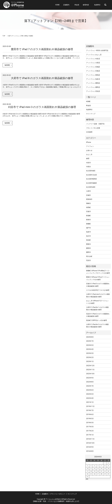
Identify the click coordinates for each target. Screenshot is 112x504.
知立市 (88, 236)
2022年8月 (90, 382)
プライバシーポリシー (57, 494)
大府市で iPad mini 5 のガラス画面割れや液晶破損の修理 (98, 295)
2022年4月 (90, 398)
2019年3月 (90, 422)
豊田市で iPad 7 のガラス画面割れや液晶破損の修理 (42, 49)
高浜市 (88, 260)
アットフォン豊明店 (93, 83)
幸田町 (88, 207)
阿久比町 (89, 256)
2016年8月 (90, 451)
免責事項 (97, 5)
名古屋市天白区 (91, 175)
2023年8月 (90, 337)
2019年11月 (90, 406)
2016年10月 (90, 443)
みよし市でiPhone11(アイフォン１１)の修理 (97, 302)
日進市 (88, 211)
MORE (7, 65)
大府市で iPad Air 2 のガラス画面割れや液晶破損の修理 (97, 326)
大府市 (88, 191)
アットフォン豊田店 (93, 87)
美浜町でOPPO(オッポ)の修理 (96, 320)
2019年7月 (90, 410)
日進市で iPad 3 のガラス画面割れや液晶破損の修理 (97, 285)
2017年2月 (90, 431)
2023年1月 (90, 361)
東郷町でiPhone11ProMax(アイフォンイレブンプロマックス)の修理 (98, 272)
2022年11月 (90, 369)
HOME (57, 5)
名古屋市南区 (90, 171)
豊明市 (88, 248)
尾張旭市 (89, 199)
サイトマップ (90, 114)
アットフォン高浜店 (93, 91)
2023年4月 (90, 349)
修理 (87, 158)
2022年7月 (90, 386)
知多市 (88, 232)
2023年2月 (90, 357)
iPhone (88, 142)
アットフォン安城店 (93, 67)
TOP (3, 36)
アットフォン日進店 (93, 71)
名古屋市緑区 (90, 187)
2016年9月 (90, 447)
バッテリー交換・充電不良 (95, 124)
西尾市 (88, 244)
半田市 (88, 167)
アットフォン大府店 (93, 63)
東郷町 (88, 224)
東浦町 (88, 215)
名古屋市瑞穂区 (91, 183)
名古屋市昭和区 (91, 179)
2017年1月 (90, 435)
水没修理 (89, 132)
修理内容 (86, 5)
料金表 (77, 5)
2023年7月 (90, 341)
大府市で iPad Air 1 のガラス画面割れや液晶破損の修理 (97, 308)
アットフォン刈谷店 (93, 59)
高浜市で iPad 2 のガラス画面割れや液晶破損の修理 (97, 315)
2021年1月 (90, 402)
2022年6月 (90, 390)
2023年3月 (90, 353)
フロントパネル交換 (93, 128)
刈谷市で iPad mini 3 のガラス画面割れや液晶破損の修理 (42, 107)
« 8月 (87, 478)
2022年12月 (90, 365)
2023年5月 (90, 345)
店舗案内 (66, 5)
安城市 (88, 195)
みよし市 (89, 154)
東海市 (88, 219)
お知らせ (89, 150)
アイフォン (90, 146)
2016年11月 (90, 439)
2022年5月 (90, 394)
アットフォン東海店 (93, 75)
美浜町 (88, 240)
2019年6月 (90, 414)
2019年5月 (90, 418)
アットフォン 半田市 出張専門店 (97, 50)
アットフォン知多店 (93, 79)
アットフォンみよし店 (94, 54)
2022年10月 (90, 374)
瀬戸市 (88, 228)
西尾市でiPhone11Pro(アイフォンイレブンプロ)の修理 (97, 278)
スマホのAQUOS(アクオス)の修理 (97, 290)
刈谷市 (88, 162)
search (105, 4)
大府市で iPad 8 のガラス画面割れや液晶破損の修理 (42, 78)
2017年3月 (90, 426)
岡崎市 (88, 203)
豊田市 (88, 252)
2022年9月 (90, 378)
